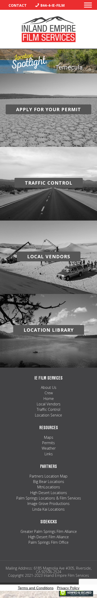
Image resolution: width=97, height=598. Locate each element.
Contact (18, 5)
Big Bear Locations (48, 481)
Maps (48, 437)
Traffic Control (48, 409)
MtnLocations (48, 487)
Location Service (48, 415)
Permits (48, 442)
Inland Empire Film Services (49, 29)
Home (48, 398)
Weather (49, 448)
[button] (88, 6)
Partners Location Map (48, 476)
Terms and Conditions (36, 588)
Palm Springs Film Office (48, 542)
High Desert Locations (48, 492)
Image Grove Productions (48, 503)
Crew (48, 392)
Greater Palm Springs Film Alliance (48, 531)
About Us (48, 387)
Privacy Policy (68, 588)
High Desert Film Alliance (48, 536)
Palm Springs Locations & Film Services (48, 498)
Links (48, 453)
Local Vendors (49, 404)
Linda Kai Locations (48, 509)
